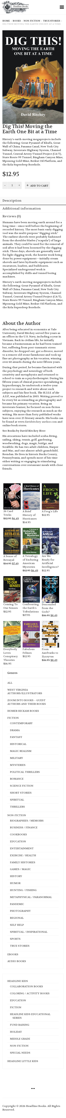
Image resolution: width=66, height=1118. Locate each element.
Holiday (16, 1031)
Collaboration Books (26, 986)
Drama (15, 730)
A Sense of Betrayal (10, 558)
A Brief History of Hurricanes (30, 515)
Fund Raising (19, 1024)
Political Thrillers (25, 772)
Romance (17, 778)
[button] (7, 485)
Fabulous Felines (29, 651)
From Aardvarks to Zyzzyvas (50, 653)
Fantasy (16, 737)
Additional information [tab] (21, 208)
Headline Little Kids (22, 1061)
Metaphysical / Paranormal (31, 897)
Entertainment (22, 848)
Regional (17, 918)
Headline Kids (17, 981)
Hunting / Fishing (23, 890)
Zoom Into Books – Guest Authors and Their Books (26, 702)
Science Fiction (21, 785)
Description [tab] (11, 201)
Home (6, 20)
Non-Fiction (32, 20)
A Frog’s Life (50, 511)
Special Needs (20, 1052)
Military (16, 758)
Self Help (17, 925)
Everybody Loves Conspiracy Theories (10, 655)
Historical (18, 744)
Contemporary (21, 723)
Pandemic (17, 904)
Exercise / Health (23, 855)
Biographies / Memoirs (27, 820)
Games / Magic (20, 869)
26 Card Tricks (8, 513)
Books (17, 20)
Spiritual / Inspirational (28, 932)
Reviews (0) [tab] (11, 216)
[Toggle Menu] (61, 7)
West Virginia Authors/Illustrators (24, 691)
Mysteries (17, 765)
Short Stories (21, 792)
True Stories (51, 20)
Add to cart (39, 185)
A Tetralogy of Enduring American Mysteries (30, 561)
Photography (20, 911)
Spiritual (17, 799)
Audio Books (16, 961)
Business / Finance (23, 827)
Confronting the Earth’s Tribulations (31, 608)
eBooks (12, 954)
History (16, 876)
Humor (15, 883)
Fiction (13, 718)
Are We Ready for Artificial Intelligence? (50, 561)
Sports (15, 938)
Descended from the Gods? (49, 608)
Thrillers (17, 806)
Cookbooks (18, 834)
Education (18, 841)
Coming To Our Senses (10, 606)
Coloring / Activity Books (30, 993)
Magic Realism (20, 751)
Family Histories (22, 862)
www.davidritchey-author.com (37, 421)
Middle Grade (20, 1038)
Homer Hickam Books (23, 711)
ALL (9, 682)
